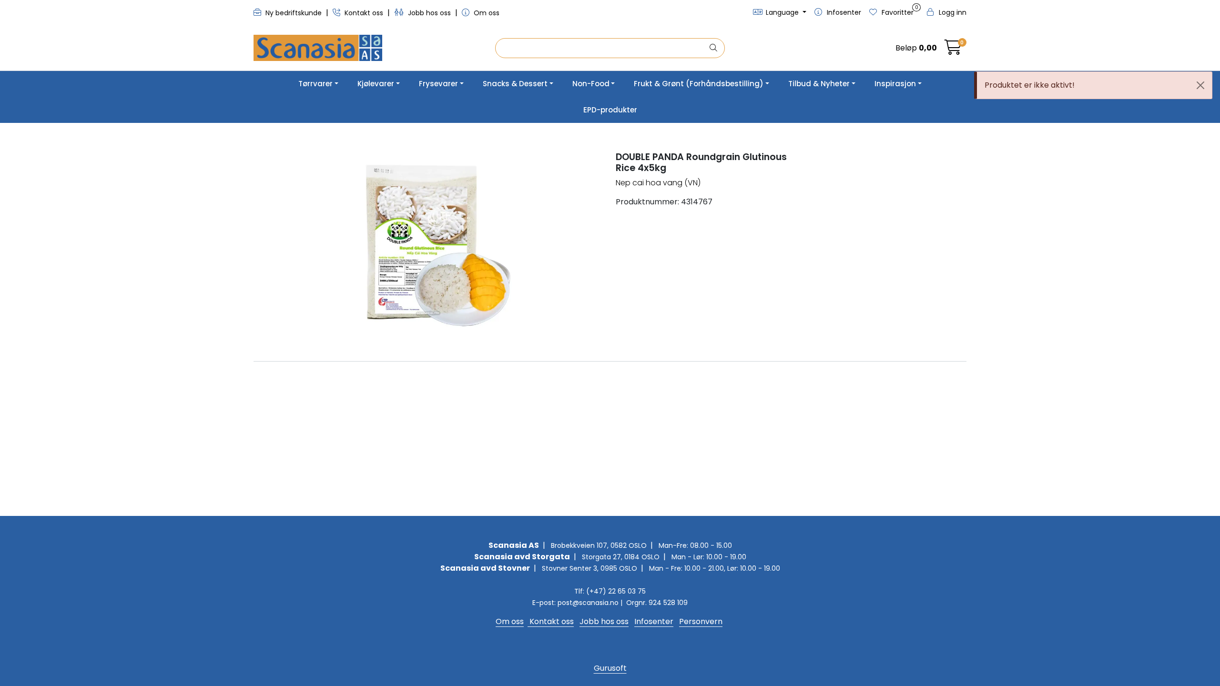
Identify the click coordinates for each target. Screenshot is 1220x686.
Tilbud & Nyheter (819, 84)
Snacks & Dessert (515, 84)
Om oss (485, 13)
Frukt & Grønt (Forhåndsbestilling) (698, 84)
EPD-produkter (610, 110)
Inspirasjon (895, 84)
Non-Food (591, 84)
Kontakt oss (364, 13)
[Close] (1200, 85)
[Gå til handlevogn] (953, 50)
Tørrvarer (315, 84)
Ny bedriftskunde (294, 13)
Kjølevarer (375, 84)
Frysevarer (438, 84)
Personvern (700, 621)
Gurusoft (610, 668)
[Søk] (713, 48)
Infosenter (653, 621)
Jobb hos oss (429, 13)
